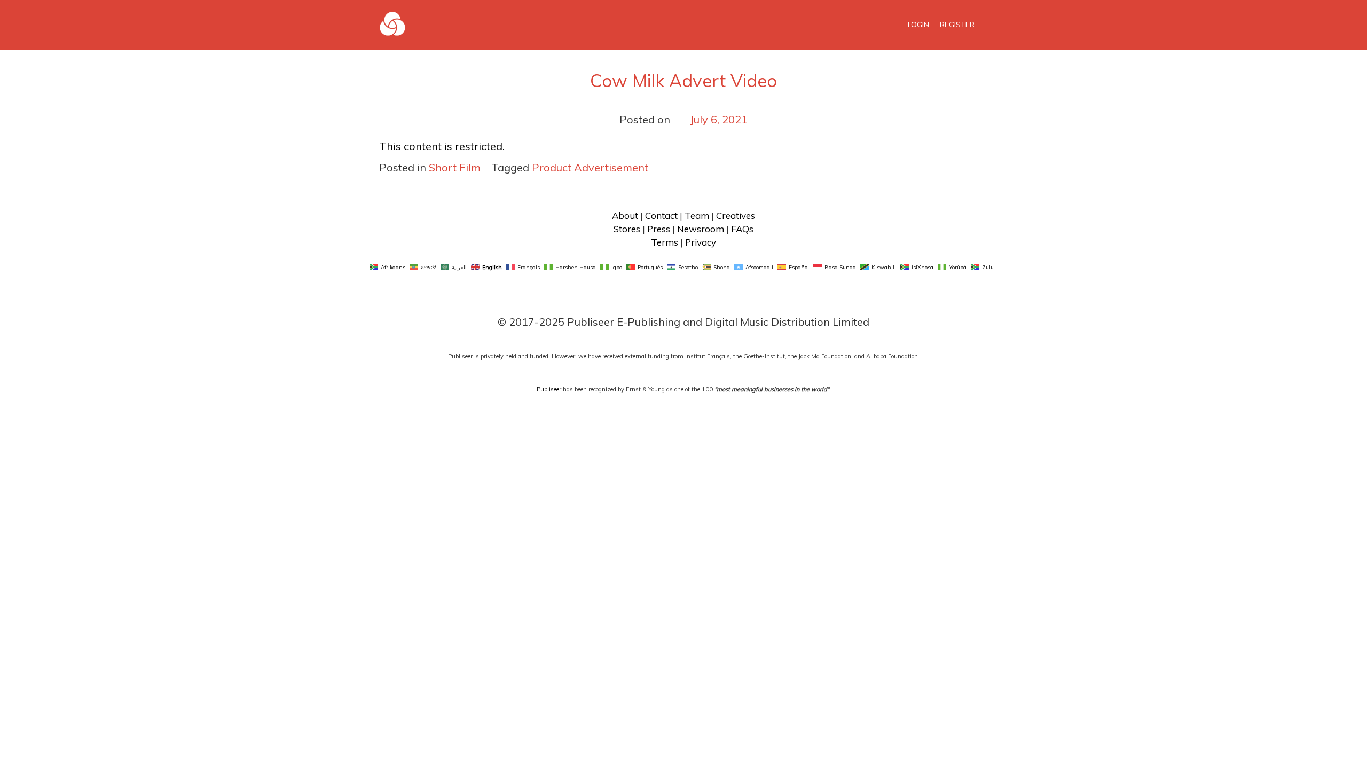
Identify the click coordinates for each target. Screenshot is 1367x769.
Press (658, 228)
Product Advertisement (590, 167)
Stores (627, 228)
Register (957, 24)
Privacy (700, 242)
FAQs (742, 228)
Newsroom (700, 228)
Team (697, 215)
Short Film (455, 167)
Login (918, 24)
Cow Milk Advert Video (683, 80)
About (625, 215)
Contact (661, 215)
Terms (664, 242)
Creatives (735, 215)
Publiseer (549, 389)
